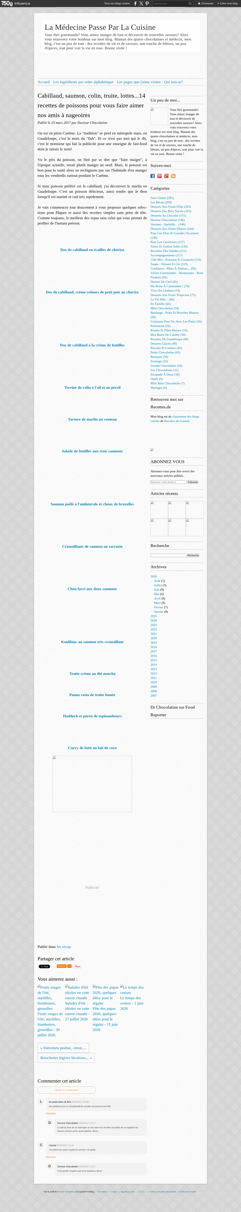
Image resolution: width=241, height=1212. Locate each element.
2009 (153, 686)
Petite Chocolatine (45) (165, 352)
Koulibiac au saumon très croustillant (92, 642)
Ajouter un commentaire (66, 1090)
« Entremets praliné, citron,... (63, 1048)
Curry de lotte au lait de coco (92, 748)
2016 (153, 656)
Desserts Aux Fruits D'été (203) (170, 206)
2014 (153, 664)
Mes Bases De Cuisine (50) (168, 334)
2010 (153, 682)
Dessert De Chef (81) (164, 281)
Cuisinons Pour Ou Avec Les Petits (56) (176, 321)
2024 (153, 620)
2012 (153, 673)
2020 (153, 638)
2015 (153, 660)
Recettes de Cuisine (176, 421)
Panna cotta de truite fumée (92, 695)
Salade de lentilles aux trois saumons (92, 451)
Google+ (166, 176)
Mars (157, 603)
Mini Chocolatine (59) (164, 308)
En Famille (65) (160, 304)
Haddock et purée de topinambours (92, 716)
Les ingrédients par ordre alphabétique (83, 82)
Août (157, 581)
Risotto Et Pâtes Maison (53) (169, 330)
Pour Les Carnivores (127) (167, 242)
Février (158, 607)
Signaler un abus (128, 1191)
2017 (153, 651)
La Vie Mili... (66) (162, 299)
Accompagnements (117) (166, 255)
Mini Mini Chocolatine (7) (167, 383)
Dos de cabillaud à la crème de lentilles (92, 345)
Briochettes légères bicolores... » (66, 1058)
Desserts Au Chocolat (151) (168, 215)
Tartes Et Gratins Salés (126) (169, 246)
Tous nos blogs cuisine (117, 3)
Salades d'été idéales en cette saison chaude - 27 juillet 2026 (77, 1011)
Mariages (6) (158, 387)
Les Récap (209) (161, 202)
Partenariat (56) (160, 326)
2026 (153, 576)
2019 (153, 642)
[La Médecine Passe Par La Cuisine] (159, 116)
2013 (153, 669)
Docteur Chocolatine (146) (167, 220)
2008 (153, 691)
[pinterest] (147, 3)
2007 (153, 695)
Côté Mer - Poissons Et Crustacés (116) (175, 259)
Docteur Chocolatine (65, 1191)
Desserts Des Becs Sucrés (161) (170, 211)
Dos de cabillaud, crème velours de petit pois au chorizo (92, 292)
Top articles (102, 1191)
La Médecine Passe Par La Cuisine (100, 27)
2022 (153, 629)
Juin (156, 589)
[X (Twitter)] (141, 3)
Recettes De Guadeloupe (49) (169, 339)
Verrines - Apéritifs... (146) (167, 224)
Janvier (158, 611)
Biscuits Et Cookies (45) (166, 348)
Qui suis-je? (173, 82)
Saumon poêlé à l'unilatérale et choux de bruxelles (92, 504)
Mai (156, 594)
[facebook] (135, 3)
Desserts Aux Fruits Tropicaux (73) (173, 295)
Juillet (158, 585)
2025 (153, 616)
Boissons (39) (159, 357)
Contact (114, 1191)
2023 (153, 625)
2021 (153, 633)
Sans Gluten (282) (162, 198)
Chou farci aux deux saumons (92, 589)
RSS (173, 176)
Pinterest (159, 176)
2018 (153, 647)
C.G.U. (142, 1191)
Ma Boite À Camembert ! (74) (169, 286)
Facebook (152, 176)
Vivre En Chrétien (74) (165, 290)
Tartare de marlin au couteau (92, 419)
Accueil (44, 82)
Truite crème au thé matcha (92, 673)
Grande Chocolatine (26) (166, 365)
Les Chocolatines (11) (164, 370)
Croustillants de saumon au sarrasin (92, 546)
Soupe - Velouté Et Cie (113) (169, 264)
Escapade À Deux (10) (165, 374)
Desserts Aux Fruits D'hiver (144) (172, 228)
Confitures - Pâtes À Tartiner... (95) (173, 268)
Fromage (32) (159, 361)
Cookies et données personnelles (162, 1191)
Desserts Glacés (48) (163, 343)
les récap (64, 946)
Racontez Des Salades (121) (168, 251)
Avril (157, 598)
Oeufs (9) (156, 379)
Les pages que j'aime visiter (139, 82)
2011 (153, 678)
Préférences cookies (188, 1191)
